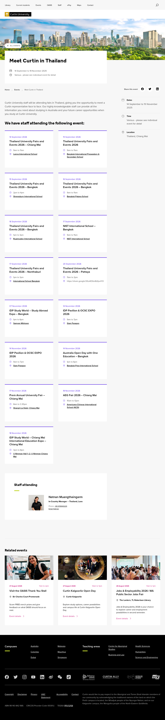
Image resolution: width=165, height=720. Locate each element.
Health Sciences (142, 646)
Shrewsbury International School (27, 196)
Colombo (35, 651)
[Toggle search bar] (157, 5)
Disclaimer (22, 694)
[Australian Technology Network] (135, 677)
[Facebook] (7, 677)
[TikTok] (69, 677)
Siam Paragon (73, 323)
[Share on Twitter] (150, 89)
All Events (15, 46)
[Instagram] (24, 677)
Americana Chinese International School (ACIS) (81, 406)
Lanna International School (25, 154)
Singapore (62, 657)
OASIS (49, 5)
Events (38, 5)
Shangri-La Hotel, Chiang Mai (26, 408)
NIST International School (78, 238)
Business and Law (116, 654)
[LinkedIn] (42, 677)
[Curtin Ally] (111, 677)
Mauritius (62, 651)
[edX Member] (156, 677)
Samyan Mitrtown (21, 323)
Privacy (34, 694)
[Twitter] (16, 677)
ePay (69, 5)
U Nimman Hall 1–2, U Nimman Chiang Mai (30, 455)
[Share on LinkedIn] (157, 89)
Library (7, 5)
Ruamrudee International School (27, 238)
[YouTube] (33, 677)
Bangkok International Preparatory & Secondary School (83, 155)
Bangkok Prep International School (82, 365)
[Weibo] (51, 677)
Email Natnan (54, 509)
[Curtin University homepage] (18, 14)
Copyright (9, 694)
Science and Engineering (146, 657)
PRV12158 (68, 705)
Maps (79, 5)
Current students (23, 5)
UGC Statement (45, 696)
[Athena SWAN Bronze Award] (88, 677)
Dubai (33, 657)
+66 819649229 (61, 506)
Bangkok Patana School (77, 196)
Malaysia (61, 646)
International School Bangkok (26, 281)
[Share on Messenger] (142, 89)
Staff (59, 5)
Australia (34, 646)
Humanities (140, 651)
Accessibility (62, 694)
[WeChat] (60, 677)
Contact (90, 5)
